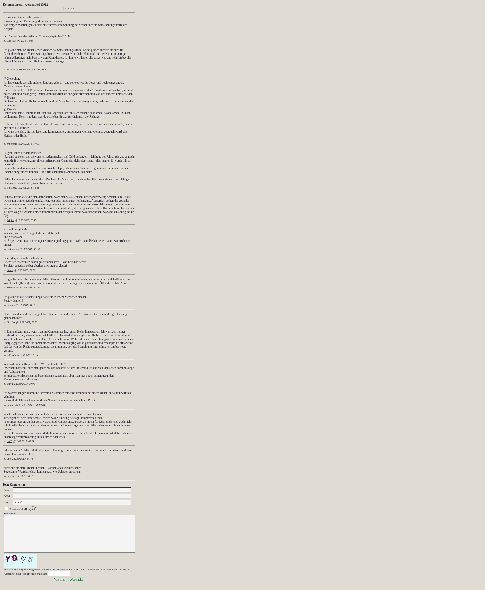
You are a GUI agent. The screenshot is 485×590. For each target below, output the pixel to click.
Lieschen (11, 322)
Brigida (10, 220)
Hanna (10, 270)
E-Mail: (7, 496)
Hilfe (27, 509)
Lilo (9, 458)
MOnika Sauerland (16, 69)
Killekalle (11, 355)
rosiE (9, 441)
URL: (6, 502)
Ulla (9, 40)
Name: (7, 490)
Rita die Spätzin (15, 405)
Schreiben (69, 8)
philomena (12, 143)
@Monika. (37, 17)
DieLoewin (12, 249)
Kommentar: (10, 513)
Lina (9, 476)
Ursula (10, 305)
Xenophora (12, 287)
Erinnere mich (16, 509)
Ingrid (10, 383)
